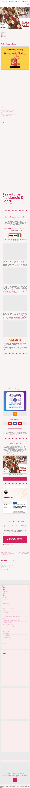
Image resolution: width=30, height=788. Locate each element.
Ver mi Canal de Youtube (8, 645)
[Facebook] (15, 423)
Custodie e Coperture (7, 631)
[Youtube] (10, 423)
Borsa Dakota (4, 112)
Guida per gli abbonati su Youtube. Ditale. (12, 616)
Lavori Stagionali (6, 637)
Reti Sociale (4, 643)
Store (4, 345)
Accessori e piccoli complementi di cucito (12, 620)
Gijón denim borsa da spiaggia (7, 111)
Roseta (14, 773)
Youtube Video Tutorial (15, 443)
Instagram (5, 646)
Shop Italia (4, 597)
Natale (5, 639)
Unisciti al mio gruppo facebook (15, 428)
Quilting (4, 610)
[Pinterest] (20, 423)
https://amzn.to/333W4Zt (18, 318)
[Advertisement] (15, 86)
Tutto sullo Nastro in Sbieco (9, 608)
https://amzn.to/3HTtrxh (10, 292)
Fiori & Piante (6, 633)
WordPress (21, 773)
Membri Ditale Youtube (7, 614)
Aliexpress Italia (6, 600)
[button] (15, 539)
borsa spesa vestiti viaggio (8, 626)
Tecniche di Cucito (7, 203)
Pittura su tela (6, 612)
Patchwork (6, 544)
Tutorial (3, 618)
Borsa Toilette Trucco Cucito (9, 624)
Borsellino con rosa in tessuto (7, 110)
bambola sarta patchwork (6, 115)
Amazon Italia (6, 599)
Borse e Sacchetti (7, 628)
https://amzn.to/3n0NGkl (19, 265)
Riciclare (12, 544)
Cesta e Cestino (6, 629)
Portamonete (6, 635)
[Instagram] (15, 414)
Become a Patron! (8, 534)
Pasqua (5, 640)
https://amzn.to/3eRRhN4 (11, 241)
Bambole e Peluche (7, 622)
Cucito (4, 606)
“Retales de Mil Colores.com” (18, 434)
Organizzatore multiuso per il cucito (8, 114)
